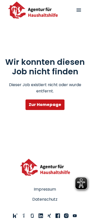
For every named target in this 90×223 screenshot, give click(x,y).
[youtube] (74, 215)
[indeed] (24, 215)
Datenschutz (45, 199)
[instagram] (66, 215)
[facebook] (58, 215)
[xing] (49, 215)
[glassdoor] (32, 215)
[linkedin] (40, 215)
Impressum (45, 189)
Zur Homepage (45, 104)
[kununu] (15, 215)
